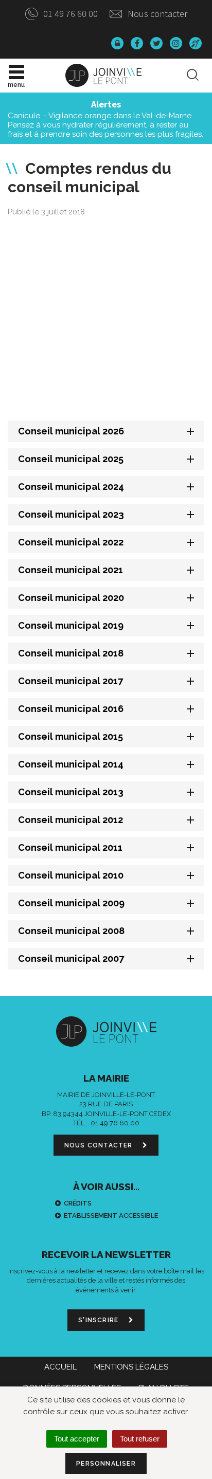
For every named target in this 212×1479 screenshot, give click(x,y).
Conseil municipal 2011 (70, 847)
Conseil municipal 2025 (70, 458)
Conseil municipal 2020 (71, 597)
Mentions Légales (131, 1367)
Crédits (78, 1203)
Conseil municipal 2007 (71, 958)
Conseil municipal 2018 (70, 653)
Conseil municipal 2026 (71, 431)
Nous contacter (156, 14)
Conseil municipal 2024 (71, 486)
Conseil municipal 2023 (71, 514)
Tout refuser (140, 1438)
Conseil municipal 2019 (70, 625)
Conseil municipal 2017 (70, 680)
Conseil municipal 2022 (70, 542)
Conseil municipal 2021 (70, 569)
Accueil (60, 1367)
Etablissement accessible (111, 1215)
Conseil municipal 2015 (70, 736)
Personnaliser (106, 1463)
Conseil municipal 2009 (71, 903)
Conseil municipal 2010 (70, 875)
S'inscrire (99, 1320)
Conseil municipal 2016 (70, 708)
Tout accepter (76, 1438)
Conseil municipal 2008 (71, 930)
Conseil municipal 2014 (70, 764)
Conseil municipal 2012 (70, 819)
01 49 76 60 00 (69, 14)
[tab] (106, 431)
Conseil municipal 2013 (70, 792)
